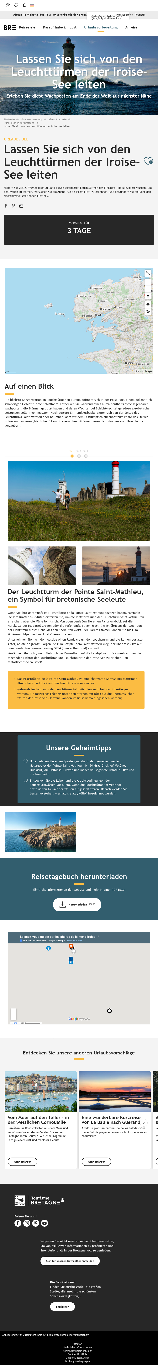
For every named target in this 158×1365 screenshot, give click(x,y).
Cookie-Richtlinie (77, 1354)
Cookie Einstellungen (77, 1357)
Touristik (140, 14)
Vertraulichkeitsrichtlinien (77, 1350)
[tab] (72, 451)
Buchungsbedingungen (77, 1361)
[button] (24, 5)
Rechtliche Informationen (77, 1347)
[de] (32, 5)
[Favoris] (16, 5)
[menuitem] (28, 27)
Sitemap (77, 1343)
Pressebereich (124, 14)
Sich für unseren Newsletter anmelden (70, 1260)
